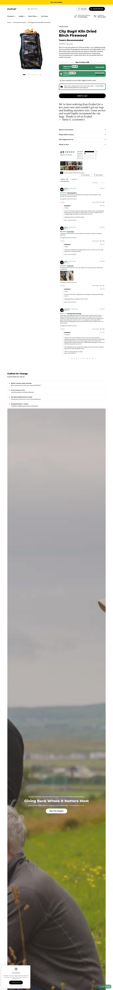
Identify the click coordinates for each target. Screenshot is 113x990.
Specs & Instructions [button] (66, 130)
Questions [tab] (73, 179)
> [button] (95, 358)
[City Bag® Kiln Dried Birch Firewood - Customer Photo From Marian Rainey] (63, 163)
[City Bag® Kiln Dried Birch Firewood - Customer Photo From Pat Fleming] (79, 163)
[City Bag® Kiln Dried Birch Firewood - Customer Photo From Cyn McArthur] (79, 168)
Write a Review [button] (99, 175)
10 (92, 358)
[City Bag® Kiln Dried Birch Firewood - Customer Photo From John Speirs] (68, 163)
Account (84, 9)
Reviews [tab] (63, 179)
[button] (82, 67)
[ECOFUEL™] (12, 9)
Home (9, 22)
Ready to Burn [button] (64, 144)
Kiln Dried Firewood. (19, 22)
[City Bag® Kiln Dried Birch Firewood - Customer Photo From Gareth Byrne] (74, 168)
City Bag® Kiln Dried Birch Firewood (68, 199)
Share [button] (63, 202)
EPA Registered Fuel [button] (66, 139)
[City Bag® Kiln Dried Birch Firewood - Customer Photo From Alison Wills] (63, 168)
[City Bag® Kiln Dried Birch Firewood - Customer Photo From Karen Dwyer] (74, 163)
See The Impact (56, 811)
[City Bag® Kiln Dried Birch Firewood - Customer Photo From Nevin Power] (68, 168)
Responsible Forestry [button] (66, 134)
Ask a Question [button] (86, 175)
